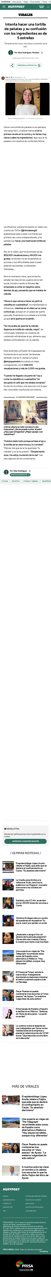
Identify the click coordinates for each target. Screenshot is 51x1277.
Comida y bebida (30, 481)
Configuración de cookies (36, 1196)
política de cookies (33, 1200)
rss (4, 1211)
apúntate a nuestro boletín (25, 841)
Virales (25, 15)
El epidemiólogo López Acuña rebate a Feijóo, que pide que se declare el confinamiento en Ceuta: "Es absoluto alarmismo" (31, 867)
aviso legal (30, 1203)
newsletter (8, 1207)
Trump (44, 2)
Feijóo (26, 2)
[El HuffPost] (16, 7)
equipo (5, 1196)
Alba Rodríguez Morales (28, 52)
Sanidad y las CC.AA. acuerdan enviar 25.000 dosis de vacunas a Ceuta (32, 903)
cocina (4, 481)
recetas (16, 481)
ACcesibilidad (31, 1211)
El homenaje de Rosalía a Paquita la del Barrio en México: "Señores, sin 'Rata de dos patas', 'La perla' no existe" (32, 1013)
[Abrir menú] (3, 6)
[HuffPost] (11, 1188)
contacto (7, 1203)
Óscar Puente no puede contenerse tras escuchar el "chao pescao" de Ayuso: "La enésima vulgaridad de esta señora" (32, 995)
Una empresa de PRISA (25, 1264)
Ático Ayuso (17, 2)
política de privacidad (34, 1207)
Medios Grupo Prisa (25, 1270)
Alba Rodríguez (20, 471)
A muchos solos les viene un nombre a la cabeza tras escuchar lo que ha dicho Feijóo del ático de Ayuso (35, 1172)
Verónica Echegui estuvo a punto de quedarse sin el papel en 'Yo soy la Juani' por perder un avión (32, 920)
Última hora (41, 6)
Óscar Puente (35, 2)
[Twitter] (41, 53)
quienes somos (9, 1200)
